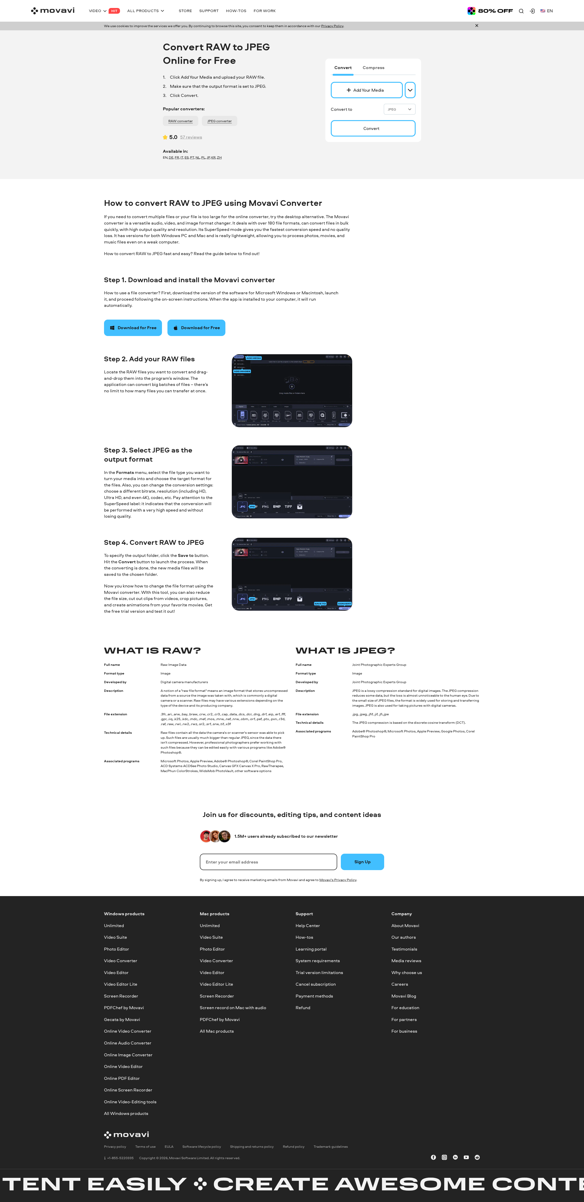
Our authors (403, 937)
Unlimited (114, 925)
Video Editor (116, 972)
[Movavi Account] (532, 11)
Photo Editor (116, 949)
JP (208, 157)
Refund (303, 1008)
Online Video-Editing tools (130, 1102)
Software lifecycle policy (201, 1146)
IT (181, 157)
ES (187, 157)
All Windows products (126, 1114)
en (550, 11)
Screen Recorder (121, 996)
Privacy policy (115, 1146)
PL (203, 157)
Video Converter (120, 961)
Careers (399, 984)
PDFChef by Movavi (124, 1008)
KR (213, 157)
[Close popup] (477, 25)
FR (177, 157)
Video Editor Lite (120, 984)
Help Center (308, 925)
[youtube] (466, 1158)
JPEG (392, 109)
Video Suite (115, 937)
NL (198, 157)
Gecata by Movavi (122, 1019)
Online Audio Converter (127, 1043)
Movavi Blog (403, 996)
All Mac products (217, 1031)
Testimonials (404, 949)
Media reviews (406, 961)
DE (171, 157)
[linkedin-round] (455, 1158)
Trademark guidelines (331, 1146)
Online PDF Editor (122, 1078)
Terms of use (145, 1146)
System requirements (318, 961)
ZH (219, 157)
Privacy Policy (332, 25)
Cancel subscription (316, 984)
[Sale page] (490, 11)
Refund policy (294, 1146)
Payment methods (314, 996)
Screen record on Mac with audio (233, 1008)
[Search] (521, 11)
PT (192, 157)
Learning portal (311, 949)
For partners (404, 1019)
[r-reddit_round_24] (477, 1158)
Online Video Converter (127, 1031)
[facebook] (433, 1158)
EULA (169, 1146)
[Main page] (52, 10)
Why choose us (406, 972)
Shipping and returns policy (252, 1146)
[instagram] (444, 1158)
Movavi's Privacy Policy (337, 879)
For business (404, 1031)
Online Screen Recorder (128, 1090)
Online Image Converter (128, 1055)
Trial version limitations (319, 972)
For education (405, 1008)
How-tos (304, 937)
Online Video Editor (123, 1067)
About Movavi (405, 925)
